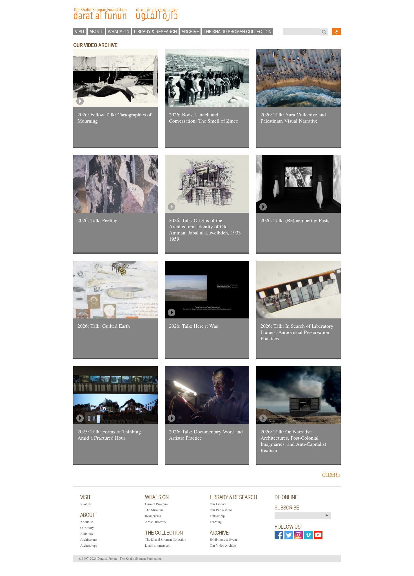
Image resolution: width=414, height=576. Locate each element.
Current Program (156, 504)
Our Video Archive (223, 545)
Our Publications (221, 510)
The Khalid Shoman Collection (165, 539)
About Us (87, 521)
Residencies (153, 515)
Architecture (88, 539)
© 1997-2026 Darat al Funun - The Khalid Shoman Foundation (120, 558)
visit (80, 31)
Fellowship (217, 515)
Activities (86, 533)
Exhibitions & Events (224, 539)
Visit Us (86, 504)
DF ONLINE (286, 497)
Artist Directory (155, 521)
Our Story (87, 527)
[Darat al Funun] (207, 14)
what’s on (118, 31)
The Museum (154, 510)
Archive (190, 31)
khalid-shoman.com (158, 545)
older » (331, 474)
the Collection (164, 532)
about (96, 31)
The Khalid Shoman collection (237, 31)
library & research (155, 31)
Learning (216, 521)
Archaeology (88, 545)
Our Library (218, 504)
